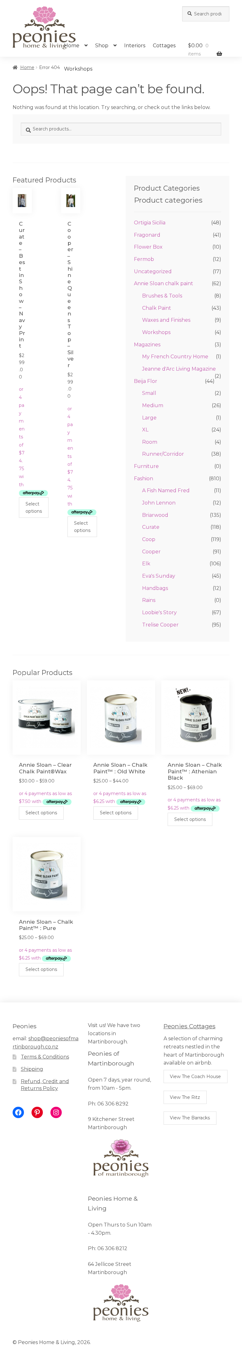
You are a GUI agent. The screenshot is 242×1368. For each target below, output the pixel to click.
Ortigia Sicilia (149, 223)
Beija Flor (145, 381)
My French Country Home (175, 357)
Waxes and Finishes (166, 320)
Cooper (151, 552)
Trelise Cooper (160, 625)
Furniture (146, 466)
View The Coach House (195, 1076)
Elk (146, 564)
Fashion (143, 479)
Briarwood (155, 515)
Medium (152, 405)
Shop (101, 46)
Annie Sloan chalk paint (163, 283)
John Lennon (159, 503)
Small (149, 393)
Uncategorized (153, 271)
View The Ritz (185, 1097)
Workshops (78, 69)
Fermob (144, 259)
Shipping (32, 1069)
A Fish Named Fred (166, 491)
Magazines (147, 345)
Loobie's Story (159, 612)
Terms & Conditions (45, 1057)
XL (145, 430)
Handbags (155, 588)
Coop (148, 539)
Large (149, 418)
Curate (150, 527)
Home (71, 46)
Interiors (134, 46)
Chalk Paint (156, 308)
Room (149, 442)
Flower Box (148, 247)
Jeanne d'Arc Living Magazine (179, 369)
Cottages (164, 46)
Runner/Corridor (163, 454)
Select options (34, 507)
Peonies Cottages (190, 1026)
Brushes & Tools (162, 296)
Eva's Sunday (158, 576)
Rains (148, 600)
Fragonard (147, 235)
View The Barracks (190, 1118)
